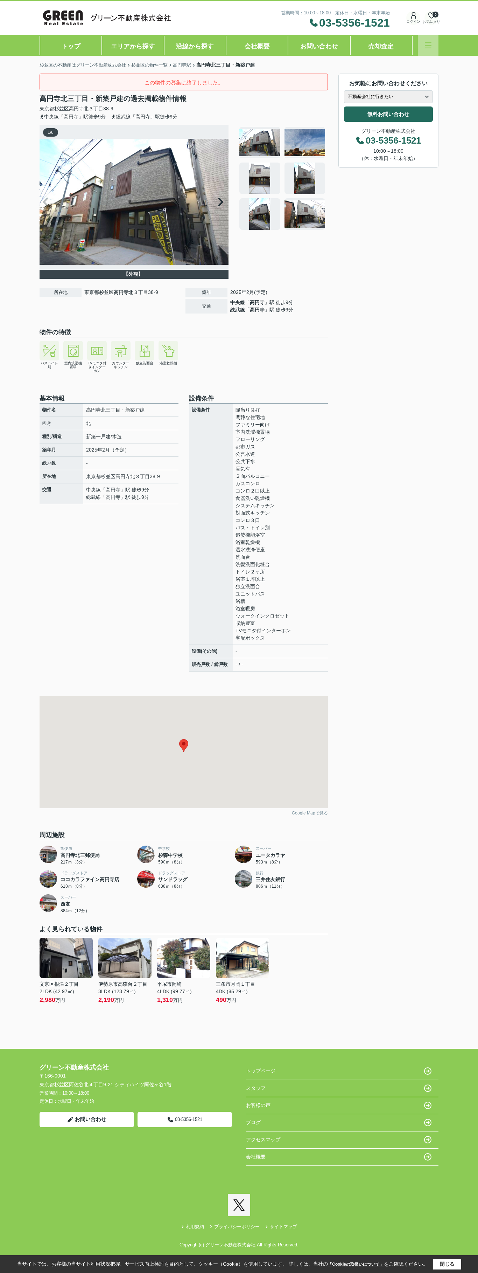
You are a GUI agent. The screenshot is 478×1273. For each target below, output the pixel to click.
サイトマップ (283, 1226)
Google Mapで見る (310, 813)
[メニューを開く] (428, 45)
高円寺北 (79, 108)
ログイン (413, 21)
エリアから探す (133, 46)
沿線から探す (195, 46)
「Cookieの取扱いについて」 (356, 1264)
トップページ (260, 1071)
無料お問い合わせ (388, 114)
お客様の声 (258, 1105)
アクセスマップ (263, 1139)
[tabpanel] (282, 178)
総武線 (237, 309)
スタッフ (256, 1088)
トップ (71, 46)
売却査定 (381, 46)
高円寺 (257, 302)
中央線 (237, 302)
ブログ (253, 1122)
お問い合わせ (319, 46)
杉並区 (61, 108)
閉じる (447, 1264)
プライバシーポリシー (237, 1226)
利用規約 (195, 1226)
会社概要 (257, 46)
